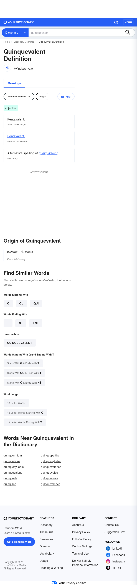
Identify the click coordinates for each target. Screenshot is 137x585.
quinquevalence (51, 467)
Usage (44, 561)
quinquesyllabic (51, 461)
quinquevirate (49, 478)
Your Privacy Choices (72, 583)
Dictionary (11, 32)
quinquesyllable (14, 467)
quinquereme (12, 461)
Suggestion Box (115, 532)
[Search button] (129, 33)
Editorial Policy (81, 539)
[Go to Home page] (19, 22)
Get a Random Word (19, 541)
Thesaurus (46, 532)
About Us (78, 525)
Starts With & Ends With (23, 363)
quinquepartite (50, 455)
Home (7, 41)
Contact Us (112, 525)
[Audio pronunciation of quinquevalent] (7, 68)
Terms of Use (80, 553)
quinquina (10, 484)
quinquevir (10, 478)
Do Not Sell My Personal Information (85, 563)
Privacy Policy (81, 532)
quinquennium (13, 455)
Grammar (45, 546)
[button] (116, 22)
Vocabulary (47, 553)
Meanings (14, 83)
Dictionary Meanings (24, 41)
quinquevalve (49, 472)
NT (21, 323)
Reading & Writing (51, 568)
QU (21, 303)
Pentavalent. (16, 136)
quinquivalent (48, 153)
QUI (36, 303)
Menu (128, 22)
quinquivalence (50, 484)
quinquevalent (19, 343)
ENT (36, 323)
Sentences (46, 539)
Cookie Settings (82, 546)
